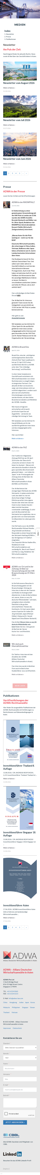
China (5, 1002)
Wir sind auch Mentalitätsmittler (20, 645)
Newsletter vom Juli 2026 (16, 120)
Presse (8, 37)
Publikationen (11, 39)
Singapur (25, 1007)
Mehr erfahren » (9, 88)
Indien (21, 1002)
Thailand (6, 1012)
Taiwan (32, 1007)
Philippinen (16, 1007)
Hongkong (13, 1002)
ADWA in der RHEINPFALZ (23, 202)
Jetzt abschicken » (15, 1122)
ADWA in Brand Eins (20, 347)
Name (5, 1064)
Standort (6, 1043)
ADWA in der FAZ (19, 447)
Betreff (6, 1095)
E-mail (5, 1085)
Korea (32, 1002)
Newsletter (10, 34)
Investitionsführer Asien (16, 905)
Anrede (6, 1053)
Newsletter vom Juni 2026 (17, 158)
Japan (27, 1002)
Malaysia (6, 1007)
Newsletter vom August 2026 (19, 83)
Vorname (6, 1074)
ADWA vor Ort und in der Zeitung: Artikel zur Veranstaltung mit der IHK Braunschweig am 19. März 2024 (23, 570)
